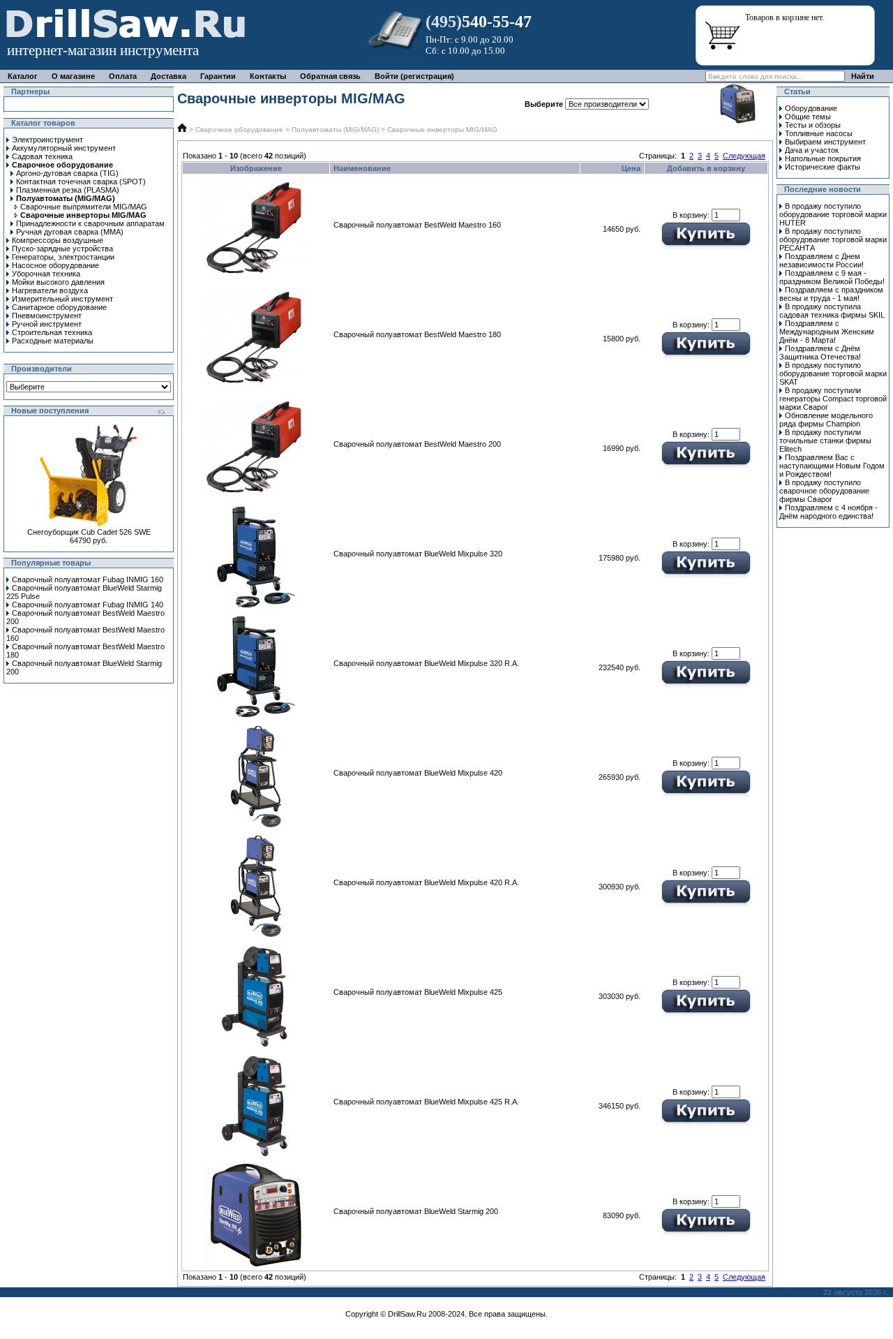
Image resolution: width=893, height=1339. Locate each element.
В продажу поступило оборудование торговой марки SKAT (833, 373)
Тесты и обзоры (813, 125)
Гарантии (218, 76)
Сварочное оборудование (239, 129)
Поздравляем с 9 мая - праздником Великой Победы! (832, 277)
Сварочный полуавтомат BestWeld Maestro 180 (417, 334)
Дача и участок (812, 150)
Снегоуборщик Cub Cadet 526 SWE (89, 532)
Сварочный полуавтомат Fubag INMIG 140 (87, 604)
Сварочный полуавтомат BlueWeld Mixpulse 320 (417, 553)
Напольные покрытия (823, 158)
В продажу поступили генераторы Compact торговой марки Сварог (833, 398)
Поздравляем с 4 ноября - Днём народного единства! (828, 511)
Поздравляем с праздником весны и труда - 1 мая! (831, 294)
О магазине (73, 76)
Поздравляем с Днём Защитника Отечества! (820, 352)
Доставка (168, 76)
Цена (631, 168)
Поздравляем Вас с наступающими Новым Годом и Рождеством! (832, 465)
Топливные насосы (819, 133)
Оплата (123, 76)
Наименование (362, 168)
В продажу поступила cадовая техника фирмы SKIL (832, 310)
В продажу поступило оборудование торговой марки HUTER (833, 214)
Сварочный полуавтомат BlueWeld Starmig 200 (415, 1211)
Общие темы (808, 116)
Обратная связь (330, 76)
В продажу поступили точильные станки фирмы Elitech (825, 440)
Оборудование (811, 108)
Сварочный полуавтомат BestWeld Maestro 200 (417, 444)
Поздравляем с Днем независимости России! (821, 260)
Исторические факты (822, 167)
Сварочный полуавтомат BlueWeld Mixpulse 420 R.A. (426, 882)
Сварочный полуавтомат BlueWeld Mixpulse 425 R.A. (426, 1101)
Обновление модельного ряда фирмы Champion (826, 419)
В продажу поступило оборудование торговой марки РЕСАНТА (833, 239)
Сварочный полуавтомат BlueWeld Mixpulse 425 (417, 992)
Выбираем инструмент (825, 142)
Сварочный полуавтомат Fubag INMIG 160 (87, 579)
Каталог (23, 76)
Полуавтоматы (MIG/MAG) (335, 129)
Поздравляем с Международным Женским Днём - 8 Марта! (826, 331)
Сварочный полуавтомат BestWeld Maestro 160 (417, 225)
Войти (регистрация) (414, 76)
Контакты (268, 76)
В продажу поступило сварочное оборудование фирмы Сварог (824, 490)
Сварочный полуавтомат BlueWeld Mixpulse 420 (417, 773)
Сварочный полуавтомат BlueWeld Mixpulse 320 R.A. (426, 663)
